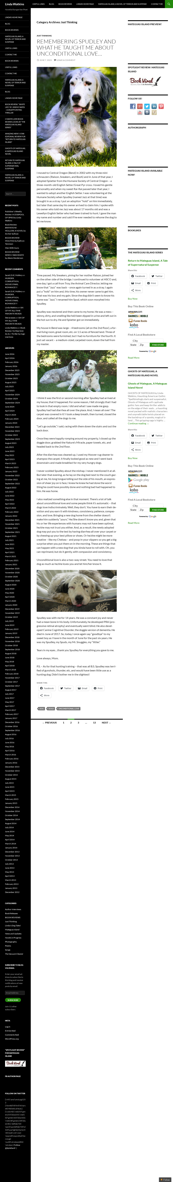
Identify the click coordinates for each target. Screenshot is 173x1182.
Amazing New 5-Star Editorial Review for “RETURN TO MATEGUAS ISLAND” (15, 137)
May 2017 (9, 702)
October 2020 (11, 576)
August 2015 (10, 779)
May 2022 (9, 499)
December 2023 (12, 427)
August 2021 (10, 536)
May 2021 (9, 548)
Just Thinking (44, 35)
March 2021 (10, 556)
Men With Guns (12, 248)
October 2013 (11, 860)
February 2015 (11, 799)
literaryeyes (10, 317)
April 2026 (10, 358)
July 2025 (9, 386)
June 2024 (9, 406)
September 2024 (12, 402)
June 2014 (9, 831)
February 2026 (11, 362)
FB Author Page (13, 1076)
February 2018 (11, 673)
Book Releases (11, 913)
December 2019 (12, 609)
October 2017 (11, 682)
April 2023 (10, 459)
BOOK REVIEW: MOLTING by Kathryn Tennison (14, 241)
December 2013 (12, 851)
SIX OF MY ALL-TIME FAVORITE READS (14, 310)
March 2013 (10, 880)
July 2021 (9, 540)
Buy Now (133, 298)
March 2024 (10, 414)
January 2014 (11, 847)
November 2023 (12, 431)
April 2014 (10, 839)
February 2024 (11, 419)
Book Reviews (65, 4)
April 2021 (10, 552)
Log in (7, 1026)
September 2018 (12, 649)
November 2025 (12, 374)
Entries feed (10, 1030)
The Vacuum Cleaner (14, 954)
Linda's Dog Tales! (13, 925)
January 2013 (11, 888)
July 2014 (9, 827)
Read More (133, 357)
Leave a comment (66, 60)
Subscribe (13, 1000)
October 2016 (11, 726)
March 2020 (10, 601)
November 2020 (12, 572)
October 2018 (11, 645)
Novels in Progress (13, 937)
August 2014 (10, 823)
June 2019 (9, 625)
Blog (51, 4)
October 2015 (11, 775)
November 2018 (12, 641)
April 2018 (10, 665)
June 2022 (9, 495)
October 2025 (11, 378)
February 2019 (11, 629)
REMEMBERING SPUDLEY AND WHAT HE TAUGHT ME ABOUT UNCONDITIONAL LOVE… (76, 47)
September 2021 (12, 532)
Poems (8, 945)
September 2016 (12, 730)
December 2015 (12, 766)
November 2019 (12, 613)
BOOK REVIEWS (12, 917)
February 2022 (11, 512)
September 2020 (12, 580)
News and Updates (13, 933)
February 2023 (11, 467)
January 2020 (11, 605)
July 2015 (9, 783)
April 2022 (10, 504)
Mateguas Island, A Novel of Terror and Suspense (122, 4)
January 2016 (11, 762)
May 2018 (9, 661)
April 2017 (10, 706)
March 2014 (10, 843)
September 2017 (12, 686)
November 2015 (12, 771)
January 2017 (11, 718)
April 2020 (10, 597)
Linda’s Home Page (85, 4)
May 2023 (9, 455)
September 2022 (12, 483)
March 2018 (10, 669)
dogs (51, 708)
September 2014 (12, 819)
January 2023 (11, 471)
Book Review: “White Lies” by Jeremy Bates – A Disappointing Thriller (15, 108)
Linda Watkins (14, 4)
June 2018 (9, 657)
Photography (11, 941)
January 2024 (11, 423)
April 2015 (10, 791)
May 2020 (9, 593)
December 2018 (12, 637)
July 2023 (9, 447)
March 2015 (10, 795)
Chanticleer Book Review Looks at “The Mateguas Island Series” (15, 123)
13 (94, 722)
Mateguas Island (12, 929)
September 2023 (12, 439)
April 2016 (10, 750)
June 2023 (9, 451)
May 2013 (9, 872)
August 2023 (10, 443)
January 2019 (11, 633)
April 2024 (10, 410)
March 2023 (10, 463)
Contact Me (157, 4)
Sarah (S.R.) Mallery (13, 275)
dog (42, 708)
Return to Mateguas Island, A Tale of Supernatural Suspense (15, 164)
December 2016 (12, 722)
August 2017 (10, 690)
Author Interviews (13, 909)
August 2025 (10, 382)
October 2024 (11, 398)
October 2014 (11, 815)
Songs (7, 950)
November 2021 (12, 524)
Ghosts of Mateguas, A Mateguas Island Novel (15, 151)
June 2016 (9, 742)
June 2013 (9, 868)
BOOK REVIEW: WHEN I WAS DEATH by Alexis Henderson (14, 255)
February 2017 (11, 714)
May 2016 (9, 746)
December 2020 (12, 568)
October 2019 (11, 617)
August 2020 (10, 584)
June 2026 (9, 354)
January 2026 (11, 366)
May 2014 (9, 835)
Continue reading (138, 423)
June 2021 (9, 544)
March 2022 (10, 508)
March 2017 (10, 710)
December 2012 (12, 892)
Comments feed (12, 1034)
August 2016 (10, 734)
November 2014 (12, 811)
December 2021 (12, 520)
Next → (106, 722)
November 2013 (12, 855)
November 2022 (12, 475)
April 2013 (10, 876)
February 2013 (11, 884)
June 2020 (9, 588)
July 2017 (9, 694)
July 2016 (9, 738)
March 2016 (10, 754)
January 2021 (11, 564)
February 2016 (11, 758)
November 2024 (12, 394)
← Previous (49, 722)
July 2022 (9, 491)
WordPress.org (12, 1039)
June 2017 (9, 698)
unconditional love (68, 708)
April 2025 (10, 390)
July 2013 (9, 864)
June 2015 (9, 787)
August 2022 (10, 487)
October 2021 (11, 528)
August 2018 (10, 653)
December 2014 (12, 807)
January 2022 (11, 516)
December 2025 (12, 370)
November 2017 (12, 677)
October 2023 (11, 435)
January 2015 (11, 803)
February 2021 (11, 560)
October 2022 (11, 479)
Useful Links (38, 4)
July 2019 (9, 621)
